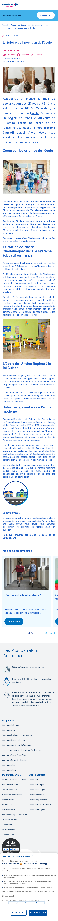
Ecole (47, 25)
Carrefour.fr (34, 780)
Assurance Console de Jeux (13, 740)
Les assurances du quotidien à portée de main (21, 750)
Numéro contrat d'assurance (14, 780)
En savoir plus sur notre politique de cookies (26, 903)
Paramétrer (18, 912)
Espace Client (7, 825)
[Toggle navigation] (54, 5)
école (35, 113)
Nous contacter (8, 830)
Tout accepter (38, 912)
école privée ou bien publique (17, 477)
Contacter (11, 55)
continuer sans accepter (16, 856)
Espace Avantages (9, 835)
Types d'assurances (10, 789)
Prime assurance (9, 805)
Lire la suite (14, 621)
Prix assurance (8, 800)
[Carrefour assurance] (10, 5)
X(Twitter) (38, 55)
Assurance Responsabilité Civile (15, 815)
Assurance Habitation (11, 725)
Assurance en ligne (10, 785)
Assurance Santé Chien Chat (14, 755)
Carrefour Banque (36, 785)
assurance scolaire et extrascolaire (19, 315)
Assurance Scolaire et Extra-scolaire (26, 25)
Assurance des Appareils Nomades (16, 745)
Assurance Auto (8, 730)
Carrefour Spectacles (38, 800)
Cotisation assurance (11, 820)
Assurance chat (8, 765)
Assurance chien (9, 770)
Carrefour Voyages (37, 789)
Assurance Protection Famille (14, 760)
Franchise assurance (10, 810)
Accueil (5, 25)
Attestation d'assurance (12, 795)
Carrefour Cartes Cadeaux (40, 805)
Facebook (25, 55)
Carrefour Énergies (37, 810)
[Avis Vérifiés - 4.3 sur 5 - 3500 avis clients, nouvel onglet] (11, 847)
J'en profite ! (45, 15)
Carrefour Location (37, 795)
